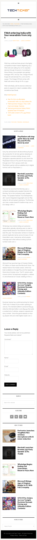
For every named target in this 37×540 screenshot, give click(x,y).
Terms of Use (23, 535)
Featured (14, 122)
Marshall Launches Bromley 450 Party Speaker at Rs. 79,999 (25, 177)
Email (6, 366)
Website (7, 375)
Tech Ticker (18, 11)
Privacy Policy (14, 535)
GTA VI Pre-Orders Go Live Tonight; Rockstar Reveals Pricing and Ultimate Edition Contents (25, 288)
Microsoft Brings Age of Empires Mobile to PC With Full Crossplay (25, 251)
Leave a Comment (26, 40)
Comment (8, 339)
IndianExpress (11, 95)
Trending (19, 122)
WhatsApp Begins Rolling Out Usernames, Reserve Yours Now (26, 214)
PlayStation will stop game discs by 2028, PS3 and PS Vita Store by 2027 (26, 140)
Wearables (26, 122)
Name (6, 358)
